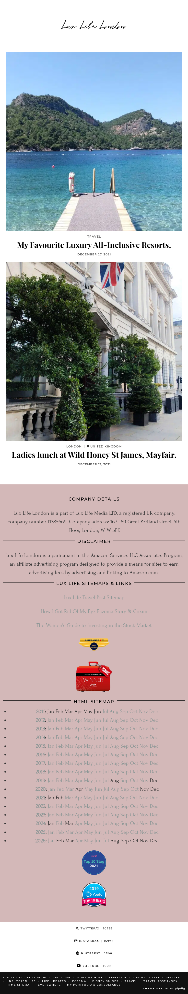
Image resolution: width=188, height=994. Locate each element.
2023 (40, 815)
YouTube (96, 966)
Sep (124, 711)
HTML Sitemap (19, 984)
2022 (40, 806)
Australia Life (146, 977)
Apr (78, 720)
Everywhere (49, 984)
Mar (69, 720)
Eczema (79, 981)
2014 (40, 737)
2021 (40, 798)
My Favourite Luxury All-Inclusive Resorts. (94, 244)
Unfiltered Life (21, 981)
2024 (40, 823)
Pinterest (96, 953)
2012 (40, 720)
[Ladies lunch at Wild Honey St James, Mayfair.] (94, 351)
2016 (40, 755)
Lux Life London (94, 25)
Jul (105, 711)
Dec (153, 711)
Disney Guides (105, 981)
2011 (40, 711)
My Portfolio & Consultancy (94, 984)
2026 (40, 841)
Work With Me (90, 977)
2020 (40, 789)
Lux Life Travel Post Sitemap (94, 597)
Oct (133, 711)
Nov (143, 711)
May (88, 720)
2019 (40, 780)
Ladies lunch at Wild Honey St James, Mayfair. (94, 454)
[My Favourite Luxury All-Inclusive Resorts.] (94, 141)
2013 (40, 729)
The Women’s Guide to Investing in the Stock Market (94, 625)
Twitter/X (96, 928)
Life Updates (54, 981)
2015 (40, 746)
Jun (97, 720)
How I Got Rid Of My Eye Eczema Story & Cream (94, 611)
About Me (61, 977)
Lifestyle (118, 977)
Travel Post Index (160, 981)
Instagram (96, 941)
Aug (114, 711)
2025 (41, 832)
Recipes (173, 977)
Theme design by (164, 988)
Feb (59, 720)
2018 (40, 772)
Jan (50, 720)
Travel (131, 981)
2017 (40, 763)
